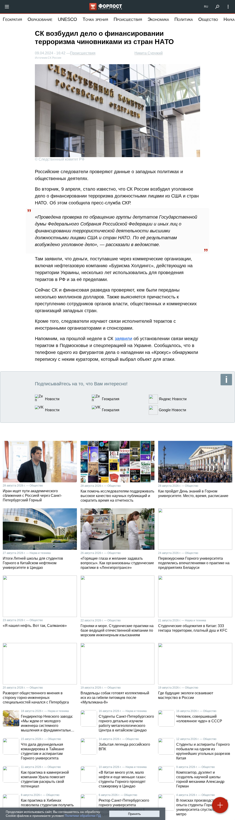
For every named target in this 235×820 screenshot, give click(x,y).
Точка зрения (95, 19)
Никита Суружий (148, 53)
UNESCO (67, 19)
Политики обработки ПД (83, 815)
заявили (123, 338)
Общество (208, 19)
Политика (183, 19)
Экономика (158, 19)
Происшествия (128, 19)
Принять (134, 814)
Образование (40, 19)
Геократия (12, 19)
